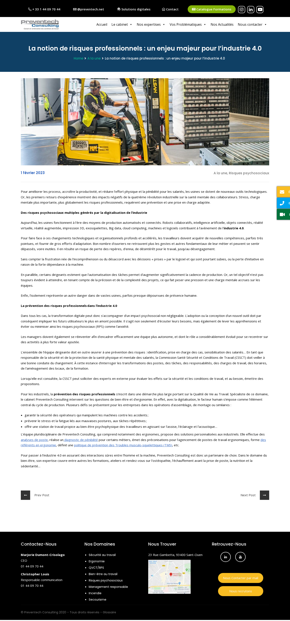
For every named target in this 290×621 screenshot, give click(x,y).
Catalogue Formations (213, 9)
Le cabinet (119, 24)
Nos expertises (149, 24)
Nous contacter (250, 24)
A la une (94, 58)
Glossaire (109, 612)
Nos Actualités (222, 24)
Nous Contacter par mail (240, 578)
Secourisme (97, 599)
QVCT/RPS (96, 568)
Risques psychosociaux (106, 580)
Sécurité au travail (102, 555)
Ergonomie (97, 561)
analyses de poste (34, 440)
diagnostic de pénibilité (80, 440)
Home (78, 58)
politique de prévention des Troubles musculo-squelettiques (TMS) (123, 445)
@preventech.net (90, 9)
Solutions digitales (136, 9)
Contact (172, 9)
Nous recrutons (240, 591)
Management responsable (108, 587)
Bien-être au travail (103, 574)
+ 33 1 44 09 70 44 (45, 9)
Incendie (95, 593)
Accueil (101, 24)
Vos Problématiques (186, 24)
